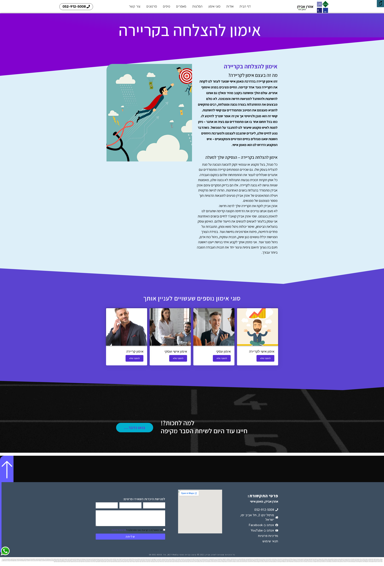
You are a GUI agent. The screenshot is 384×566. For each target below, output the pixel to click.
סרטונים (151, 6)
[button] (76, 6)
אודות (230, 6)
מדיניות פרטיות (119, 530)
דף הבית (245, 6)
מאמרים (181, 6)
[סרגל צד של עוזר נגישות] (380, 3)
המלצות (197, 6)
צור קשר (134, 6)
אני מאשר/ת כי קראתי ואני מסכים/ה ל (137, 530)
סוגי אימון (214, 6)
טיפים (166, 6)
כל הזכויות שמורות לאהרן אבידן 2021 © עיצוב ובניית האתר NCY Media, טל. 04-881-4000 (192, 554)
